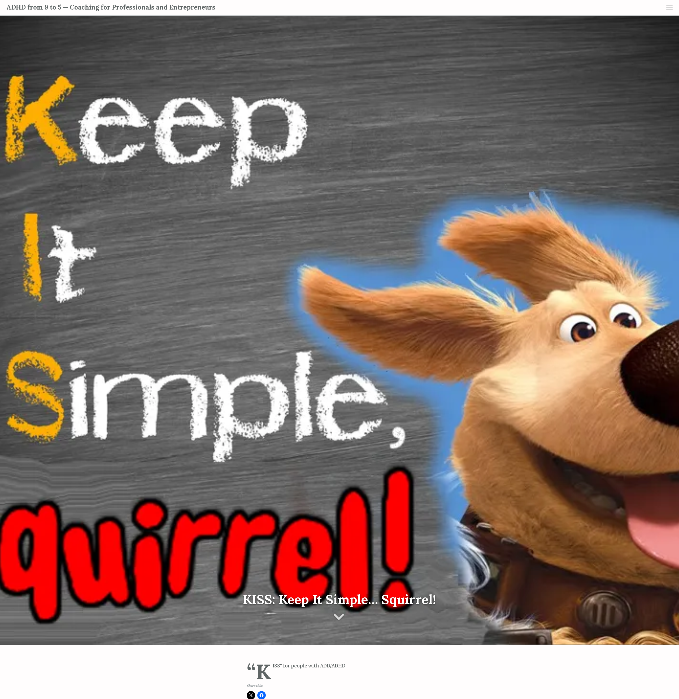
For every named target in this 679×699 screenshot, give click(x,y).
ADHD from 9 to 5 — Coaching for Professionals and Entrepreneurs (110, 7)
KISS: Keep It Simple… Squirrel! (339, 599)
